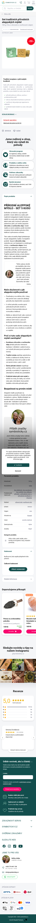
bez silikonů (28, 492)
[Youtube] (19, 845)
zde (21, 459)
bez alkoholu (18, 490)
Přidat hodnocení (18, 569)
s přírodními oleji (25, 494)
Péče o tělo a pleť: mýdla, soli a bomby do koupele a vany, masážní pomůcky (19, 540)
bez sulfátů (19, 492)
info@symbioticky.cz (12, 872)
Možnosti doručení (12, 123)
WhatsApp (11, 877)
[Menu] (33, 2)
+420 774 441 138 (11, 867)
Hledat (30, 8)
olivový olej (18, 502)
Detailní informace (8, 114)
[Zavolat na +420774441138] (21, 2)
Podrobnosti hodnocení (26, 29)
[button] (33, 737)
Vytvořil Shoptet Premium (16, 920)
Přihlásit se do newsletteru (12, 789)
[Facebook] (4, 845)
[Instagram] (9, 845)
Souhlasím (19, 465)
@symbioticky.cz (18, 654)
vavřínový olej (27, 502)
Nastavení (18, 471)
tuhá (30, 486)
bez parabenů (27, 490)
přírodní (16, 494)
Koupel (29, 515)
